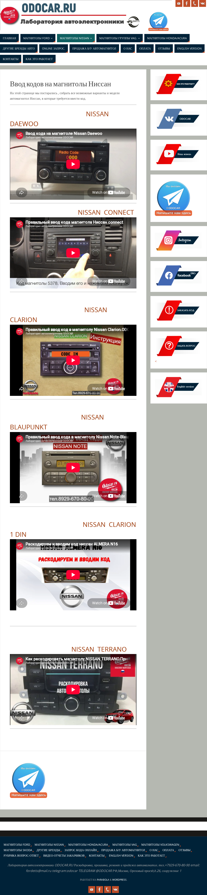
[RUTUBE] (178, 3)
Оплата (168, 850)
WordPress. (119, 879)
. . (2, 11)
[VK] (202, 3)
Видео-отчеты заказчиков (63, 855)
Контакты (97, 855)
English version (121, 855)
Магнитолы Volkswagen (160, 844)
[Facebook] (186, 3)
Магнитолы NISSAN (49, 844)
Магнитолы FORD (17, 844)
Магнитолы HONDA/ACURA (88, 844)
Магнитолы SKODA (18, 850)
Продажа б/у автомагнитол (123, 850)
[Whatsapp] (194, 3)
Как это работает (151, 855)
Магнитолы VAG (124, 844)
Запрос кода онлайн (80, 850)
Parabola (103, 879)
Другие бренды (48, 850)
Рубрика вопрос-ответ (21, 855)
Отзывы (184, 850)
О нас (154, 850)
